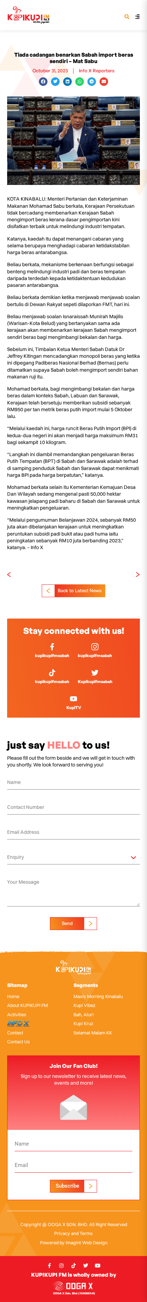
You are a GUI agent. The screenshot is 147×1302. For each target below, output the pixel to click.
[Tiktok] (73, 1265)
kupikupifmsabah (52, 655)
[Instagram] (61, 1265)
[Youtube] (97, 1265)
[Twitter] (85, 1265)
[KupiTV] (73, 698)
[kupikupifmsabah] (52, 646)
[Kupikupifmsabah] (94, 672)
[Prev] (40, 574)
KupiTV (73, 707)
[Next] (107, 574)
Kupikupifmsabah (95, 681)
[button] (126, 17)
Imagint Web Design (86, 1242)
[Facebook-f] (49, 1265)
